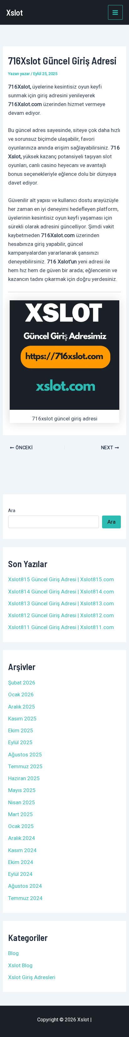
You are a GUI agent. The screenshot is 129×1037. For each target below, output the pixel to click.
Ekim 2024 (20, 862)
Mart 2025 (20, 814)
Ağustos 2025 (25, 754)
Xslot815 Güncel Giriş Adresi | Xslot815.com (61, 579)
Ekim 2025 (20, 730)
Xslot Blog (20, 965)
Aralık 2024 (21, 838)
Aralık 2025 (21, 707)
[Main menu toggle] (115, 12)
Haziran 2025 (24, 778)
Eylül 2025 (20, 742)
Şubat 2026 (21, 682)
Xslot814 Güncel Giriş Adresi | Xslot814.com (61, 591)
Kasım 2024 (22, 850)
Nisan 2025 (21, 802)
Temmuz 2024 (25, 898)
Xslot (14, 12)
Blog (13, 953)
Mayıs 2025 (22, 790)
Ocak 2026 (21, 694)
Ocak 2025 (21, 826)
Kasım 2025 (22, 718)
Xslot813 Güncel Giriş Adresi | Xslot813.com (61, 603)
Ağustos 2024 (25, 886)
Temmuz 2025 (25, 766)
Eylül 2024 (20, 874)
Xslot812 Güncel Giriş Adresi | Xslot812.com (61, 615)
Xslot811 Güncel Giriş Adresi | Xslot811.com (61, 627)
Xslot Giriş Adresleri (31, 977)
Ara (11, 510)
